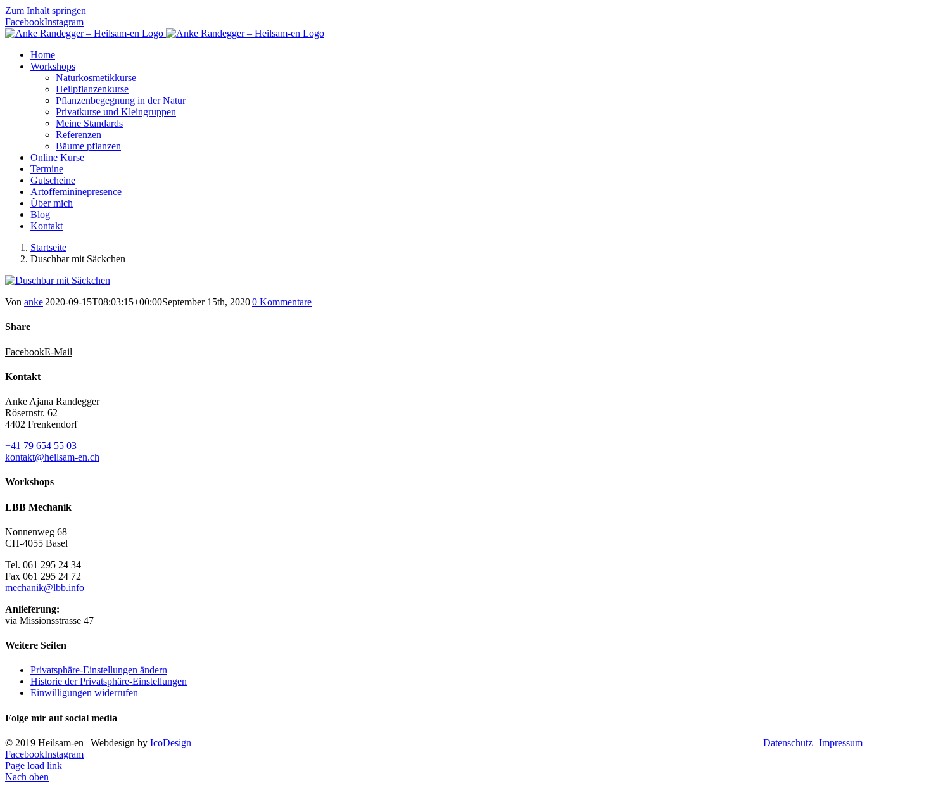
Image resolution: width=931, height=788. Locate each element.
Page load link (33, 765)
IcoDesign (170, 742)
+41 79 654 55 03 (41, 445)
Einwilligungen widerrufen (84, 692)
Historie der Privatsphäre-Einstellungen (108, 681)
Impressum (841, 742)
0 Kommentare (282, 301)
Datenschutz (788, 742)
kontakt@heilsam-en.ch (52, 457)
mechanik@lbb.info (44, 587)
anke (33, 301)
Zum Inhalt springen (45, 10)
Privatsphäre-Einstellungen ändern (98, 669)
